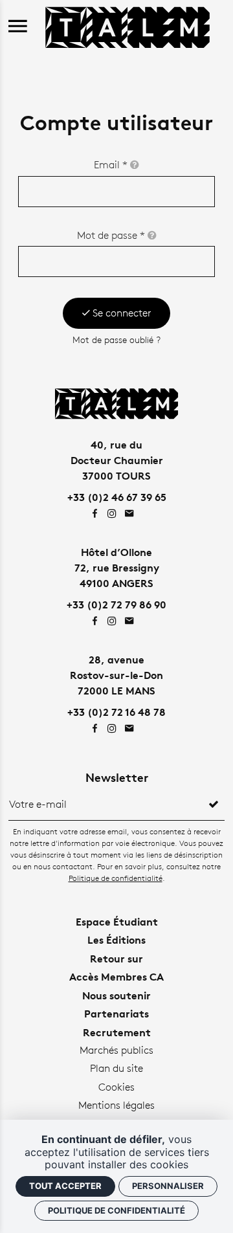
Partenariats (116, 1013)
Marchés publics (116, 1050)
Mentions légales (116, 1105)
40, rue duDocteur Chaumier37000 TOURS (117, 460)
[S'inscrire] (214, 804)
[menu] (17, 26)
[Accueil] (127, 25)
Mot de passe (111, 235)
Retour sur (116, 958)
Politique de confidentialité (115, 878)
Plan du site (116, 1068)
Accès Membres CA (116, 976)
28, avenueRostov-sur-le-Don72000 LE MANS (116, 675)
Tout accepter (65, 1186)
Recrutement (117, 1032)
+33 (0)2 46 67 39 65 (116, 497)
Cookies (116, 1087)
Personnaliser (168, 1186)
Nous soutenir (116, 995)
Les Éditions (116, 939)
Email (111, 165)
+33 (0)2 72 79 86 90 (116, 604)
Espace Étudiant (117, 921)
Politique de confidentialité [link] (116, 1210)
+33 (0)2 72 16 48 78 (116, 711)
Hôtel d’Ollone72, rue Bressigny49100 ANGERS (116, 568)
